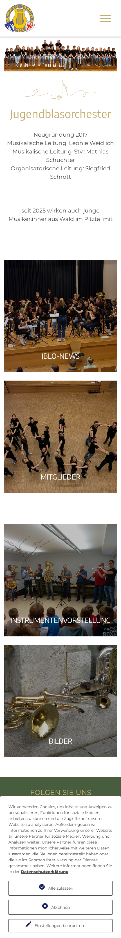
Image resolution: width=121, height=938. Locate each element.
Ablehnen (60, 907)
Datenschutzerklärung (45, 871)
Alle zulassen (60, 888)
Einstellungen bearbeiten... (60, 925)
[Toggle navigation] (105, 18)
